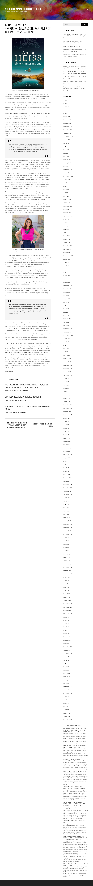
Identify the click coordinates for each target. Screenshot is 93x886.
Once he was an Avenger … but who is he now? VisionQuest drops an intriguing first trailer (74, 36)
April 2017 (66, 471)
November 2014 (67, 567)
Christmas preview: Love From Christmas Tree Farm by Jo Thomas (74, 55)
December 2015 (67, 524)
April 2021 (66, 312)
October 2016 (67, 491)
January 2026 (67, 123)
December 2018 (67, 405)
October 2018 (67, 411)
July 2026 (66, 103)
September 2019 (67, 375)
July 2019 (66, 381)
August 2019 (66, 378)
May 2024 (66, 189)
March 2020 (66, 355)
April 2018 (66, 431)
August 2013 (66, 617)
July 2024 (66, 183)
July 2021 (66, 302)
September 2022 (68, 256)
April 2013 (66, 630)
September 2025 (68, 136)
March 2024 (66, 196)
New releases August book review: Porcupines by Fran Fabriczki (72, 42)
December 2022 (67, 246)
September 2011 (67, 693)
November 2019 (67, 368)
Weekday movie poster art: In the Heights (43, 425)
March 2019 (66, 395)
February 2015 (67, 557)
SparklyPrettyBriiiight (23, 9)
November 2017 (67, 448)
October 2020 (67, 332)
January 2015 (67, 560)
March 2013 (66, 633)
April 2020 (66, 352)
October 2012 (67, 650)
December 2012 (67, 643)
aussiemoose (22, 36)
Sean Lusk (66, 71)
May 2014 (66, 587)
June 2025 (66, 146)
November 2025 (67, 130)
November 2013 (67, 607)
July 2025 (66, 143)
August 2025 (66, 140)
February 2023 (67, 239)
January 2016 (67, 521)
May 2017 (66, 468)
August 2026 (66, 100)
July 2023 (66, 222)
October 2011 (66, 690)
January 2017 (67, 481)
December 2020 (67, 325)
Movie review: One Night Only (71, 46)
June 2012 (66, 663)
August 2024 (66, 179)
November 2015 (67, 527)
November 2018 (67, 408)
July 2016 (66, 501)
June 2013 (66, 623)
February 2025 (67, 159)
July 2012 (66, 660)
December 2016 (67, 484)
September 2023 (68, 216)
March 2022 (66, 275)
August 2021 (66, 299)
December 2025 (67, 126)
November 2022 (67, 249)
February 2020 (67, 358)
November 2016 (67, 488)
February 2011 (67, 713)
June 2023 (66, 226)
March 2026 (66, 116)
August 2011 (66, 696)
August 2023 (66, 219)
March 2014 (66, 594)
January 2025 (67, 163)
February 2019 (67, 398)
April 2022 (66, 272)
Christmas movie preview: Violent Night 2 (74, 821)
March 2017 (66, 474)
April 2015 (66, 550)
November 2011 (67, 686)
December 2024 (67, 166)
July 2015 (66, 541)
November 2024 (67, 169)
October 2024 (67, 173)
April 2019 (66, 391)
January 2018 (67, 441)
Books (11, 371)
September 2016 (67, 494)
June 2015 (66, 544)
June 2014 (66, 584)
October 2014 (67, 570)
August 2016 (66, 497)
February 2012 (67, 676)
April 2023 (66, 232)
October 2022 (67, 252)
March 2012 (66, 673)
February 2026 (67, 120)
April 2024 (66, 193)
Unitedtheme (61, 883)
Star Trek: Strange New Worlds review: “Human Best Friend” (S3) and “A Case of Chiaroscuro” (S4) (75, 837)
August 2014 (66, 577)
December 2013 (67, 603)
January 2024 (67, 202)
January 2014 (67, 600)
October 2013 (67, 610)
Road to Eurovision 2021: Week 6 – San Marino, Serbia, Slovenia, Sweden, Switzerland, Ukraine (17, 425)
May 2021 (66, 309)
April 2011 (66, 710)
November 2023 (67, 209)
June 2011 (66, 703)
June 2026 (66, 106)
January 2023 (67, 242)
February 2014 (67, 597)
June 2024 (66, 186)
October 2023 (67, 212)
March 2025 (66, 156)
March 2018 (66, 434)
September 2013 (67, 613)
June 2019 (66, 385)
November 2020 (67, 328)
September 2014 (67, 574)
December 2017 (67, 444)
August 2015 (66, 537)
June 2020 (66, 345)
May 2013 (66, 627)
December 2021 (67, 285)
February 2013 (67, 637)
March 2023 (66, 236)
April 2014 (66, 590)
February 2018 (67, 438)
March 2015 (66, 554)
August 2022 (66, 259)
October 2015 (67, 531)
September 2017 (67, 454)
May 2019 (66, 388)
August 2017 (66, 458)
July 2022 (66, 262)
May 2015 (66, 547)
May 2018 (66, 428)
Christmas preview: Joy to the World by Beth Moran (75, 864)
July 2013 (66, 620)
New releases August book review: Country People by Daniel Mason (75, 50)
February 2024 (67, 199)
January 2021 (67, 322)
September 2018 (67, 415)
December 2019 (67, 365)
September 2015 (67, 534)
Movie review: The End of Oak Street (75, 851)
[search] (87, 10)
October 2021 (67, 292)
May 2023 (66, 229)
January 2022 (67, 282)
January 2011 (66, 716)
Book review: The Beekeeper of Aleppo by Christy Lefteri (23, 397)
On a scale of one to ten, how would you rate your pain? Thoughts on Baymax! (75, 88)
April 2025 (66, 153)
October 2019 (67, 372)
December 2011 (67, 683)
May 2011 (65, 706)
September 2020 (68, 335)
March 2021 (66, 315)
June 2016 (66, 504)
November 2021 (67, 289)
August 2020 (66, 338)
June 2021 (66, 305)
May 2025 (66, 149)
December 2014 (67, 564)
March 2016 (66, 514)
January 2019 (67, 401)
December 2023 (67, 206)
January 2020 (67, 362)
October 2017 (67, 451)
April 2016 (66, 511)
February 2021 (67, 318)
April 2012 (66, 670)
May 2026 (66, 110)
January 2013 (67, 640)
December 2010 (67, 719)
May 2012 (66, 666)
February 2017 (67, 478)
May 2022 (66, 269)
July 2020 (66, 342)
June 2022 (66, 265)
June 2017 (66, 464)
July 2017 (66, 461)
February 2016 (67, 517)
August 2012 (66, 657)
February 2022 (67, 279)
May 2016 (66, 507)
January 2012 (67, 680)
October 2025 (67, 133)
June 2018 (66, 425)
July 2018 (66, 421)
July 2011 (65, 700)
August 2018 (66, 418)
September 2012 (67, 653)
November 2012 (67, 647)
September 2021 (67, 295)
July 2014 (66, 580)
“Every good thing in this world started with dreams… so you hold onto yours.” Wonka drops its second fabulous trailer (26, 386)
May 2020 (66, 348)
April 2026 (66, 113)
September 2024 (68, 176)
